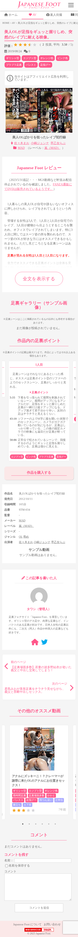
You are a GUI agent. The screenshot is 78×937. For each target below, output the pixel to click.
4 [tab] (42, 824)
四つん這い (45, 800)
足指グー (45, 64)
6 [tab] (55, 824)
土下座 (27, 804)
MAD (21, 148)
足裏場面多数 (36, 795)
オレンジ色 (46, 58)
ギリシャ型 (12, 58)
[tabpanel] (39, 770)
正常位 (59, 800)
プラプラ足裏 (14, 64)
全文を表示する (39, 278)
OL (21, 536)
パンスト (31, 64)
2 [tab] (29, 824)
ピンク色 (62, 58)
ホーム (13, 14)
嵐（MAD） (52, 148)
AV (34, 14)
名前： (8, 860)
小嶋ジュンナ (40, 143)
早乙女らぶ (58, 143)
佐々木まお (21, 143)
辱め (26, 536)
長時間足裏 (19, 795)
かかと (51, 795)
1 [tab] (23, 824)
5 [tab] (49, 824)
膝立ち (17, 804)
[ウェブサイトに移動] (35, 642)
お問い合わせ (52, 924)
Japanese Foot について (27, 924)
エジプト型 (29, 58)
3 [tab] (36, 824)
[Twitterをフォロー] (44, 642)
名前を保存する (19, 865)
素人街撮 (56, 14)
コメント (10, 871)
